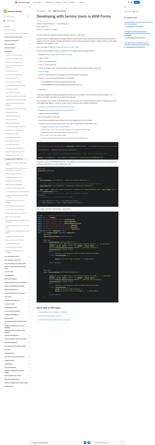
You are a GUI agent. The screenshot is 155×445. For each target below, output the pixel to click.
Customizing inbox (9, 275)
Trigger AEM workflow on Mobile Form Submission (14, 331)
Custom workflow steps (10, 307)
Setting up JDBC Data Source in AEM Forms (16, 213)
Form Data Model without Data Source (15, 206)
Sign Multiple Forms (9, 304)
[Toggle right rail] (125, 7)
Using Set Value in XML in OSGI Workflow (16, 96)
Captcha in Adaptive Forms (12, 78)
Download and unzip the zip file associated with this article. (56, 107)
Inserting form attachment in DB (14, 181)
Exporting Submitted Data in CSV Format (14, 293)
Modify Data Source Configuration (14, 184)
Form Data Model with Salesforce (14, 247)
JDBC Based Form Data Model (13, 217)
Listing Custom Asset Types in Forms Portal (15, 339)
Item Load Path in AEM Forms (13, 92)
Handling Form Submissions (11, 40)
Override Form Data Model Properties (50, 316)
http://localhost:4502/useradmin (59, 127)
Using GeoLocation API (11, 119)
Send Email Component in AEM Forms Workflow (15, 104)
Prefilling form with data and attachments (15, 282)
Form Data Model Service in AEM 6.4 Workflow (17, 191)
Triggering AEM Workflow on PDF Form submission (14, 326)
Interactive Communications (11, 379)
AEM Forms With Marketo (10, 342)
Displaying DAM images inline (13, 116)
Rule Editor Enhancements (12, 134)
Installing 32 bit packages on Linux (14, 58)
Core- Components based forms (12, 260)
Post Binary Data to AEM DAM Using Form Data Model (17, 232)
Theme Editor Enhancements (13, 141)
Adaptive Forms (45, 26)
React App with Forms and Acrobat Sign (14, 356)
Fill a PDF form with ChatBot (11, 256)
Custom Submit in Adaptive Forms (14, 75)
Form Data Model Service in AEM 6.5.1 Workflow (15, 201)
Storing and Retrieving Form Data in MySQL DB (15, 322)
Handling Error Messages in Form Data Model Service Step (17, 196)
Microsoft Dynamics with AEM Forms (15, 130)
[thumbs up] (85, 442)
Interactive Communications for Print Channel (14, 371)
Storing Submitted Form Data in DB (14, 177)
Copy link (137, 11)
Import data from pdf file (11, 289)
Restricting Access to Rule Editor (13, 137)
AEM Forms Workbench (10, 367)
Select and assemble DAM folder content (15, 263)
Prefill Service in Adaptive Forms (14, 62)
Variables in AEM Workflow (11, 314)
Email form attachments (10, 279)
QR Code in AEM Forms (11, 71)
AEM (49, 11)
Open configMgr (44, 71)
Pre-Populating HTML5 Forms (13, 243)
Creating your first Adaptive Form (13, 37)
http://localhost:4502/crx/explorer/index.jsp (59, 54)
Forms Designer (8, 364)
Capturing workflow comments (13, 174)
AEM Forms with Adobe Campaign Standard (15, 346)
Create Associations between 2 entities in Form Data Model (17, 221)
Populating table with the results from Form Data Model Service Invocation (16, 169)
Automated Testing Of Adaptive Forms (15, 148)
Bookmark (129, 11)
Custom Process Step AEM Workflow (15, 240)
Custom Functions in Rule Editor (13, 82)
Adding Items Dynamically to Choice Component (15, 251)
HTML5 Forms (7, 296)
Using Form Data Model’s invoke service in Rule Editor (17, 226)
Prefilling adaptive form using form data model (15, 267)
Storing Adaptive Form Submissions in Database (53, 312)
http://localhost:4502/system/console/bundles (59, 110)
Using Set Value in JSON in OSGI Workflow (16, 100)
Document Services (9, 360)
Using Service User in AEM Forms (14, 159)
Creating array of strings (11, 89)
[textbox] (16, 16)
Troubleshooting (8, 386)
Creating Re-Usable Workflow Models (15, 236)
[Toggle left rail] (30, 7)
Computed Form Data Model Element (15, 209)
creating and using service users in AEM (67, 47)
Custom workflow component (12, 311)
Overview (7, 26)
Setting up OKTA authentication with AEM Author (16, 33)
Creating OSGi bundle (9, 47)
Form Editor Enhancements (12, 144)
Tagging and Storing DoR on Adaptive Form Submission (16, 164)
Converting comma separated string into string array (54, 320)
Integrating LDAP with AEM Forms (14, 155)
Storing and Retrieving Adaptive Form (14, 286)
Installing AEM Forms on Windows (14, 55)
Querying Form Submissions (11, 335)
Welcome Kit (7, 349)
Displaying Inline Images (12, 112)
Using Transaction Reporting (12, 123)
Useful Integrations (9, 44)
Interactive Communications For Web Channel (16, 382)
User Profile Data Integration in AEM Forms (16, 126)
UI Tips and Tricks (8, 271)
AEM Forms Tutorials (59, 11)
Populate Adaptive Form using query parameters (15, 66)
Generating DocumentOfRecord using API (16, 109)
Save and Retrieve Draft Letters (12, 375)
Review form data (8, 318)
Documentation (41, 11)
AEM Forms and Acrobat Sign (11, 300)
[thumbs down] (88, 442)
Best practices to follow (10, 30)
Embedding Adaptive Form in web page (15, 85)
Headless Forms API (9, 353)
